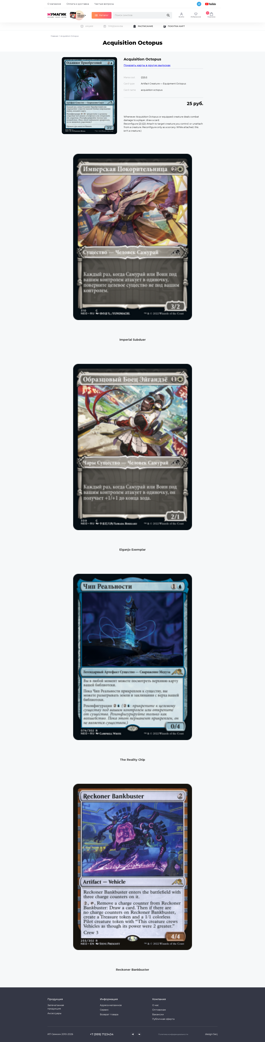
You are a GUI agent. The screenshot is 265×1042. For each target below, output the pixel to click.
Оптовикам (159, 1009)
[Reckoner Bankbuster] (132, 866)
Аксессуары (54, 1013)
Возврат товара (109, 1014)
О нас (155, 1005)
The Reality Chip (132, 759)
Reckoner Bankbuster (132, 969)
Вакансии (158, 1014)
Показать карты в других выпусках (147, 65)
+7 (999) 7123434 (101, 1034)
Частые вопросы (104, 4)
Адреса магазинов (111, 1005)
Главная (54, 36)
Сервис (104, 1009)
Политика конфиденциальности (173, 1034)
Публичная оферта (163, 1019)
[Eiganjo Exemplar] (132, 447)
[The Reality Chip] (132, 657)
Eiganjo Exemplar (132, 549)
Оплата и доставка (78, 4)
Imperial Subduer (132, 339)
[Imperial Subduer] (132, 236)
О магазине (54, 4)
